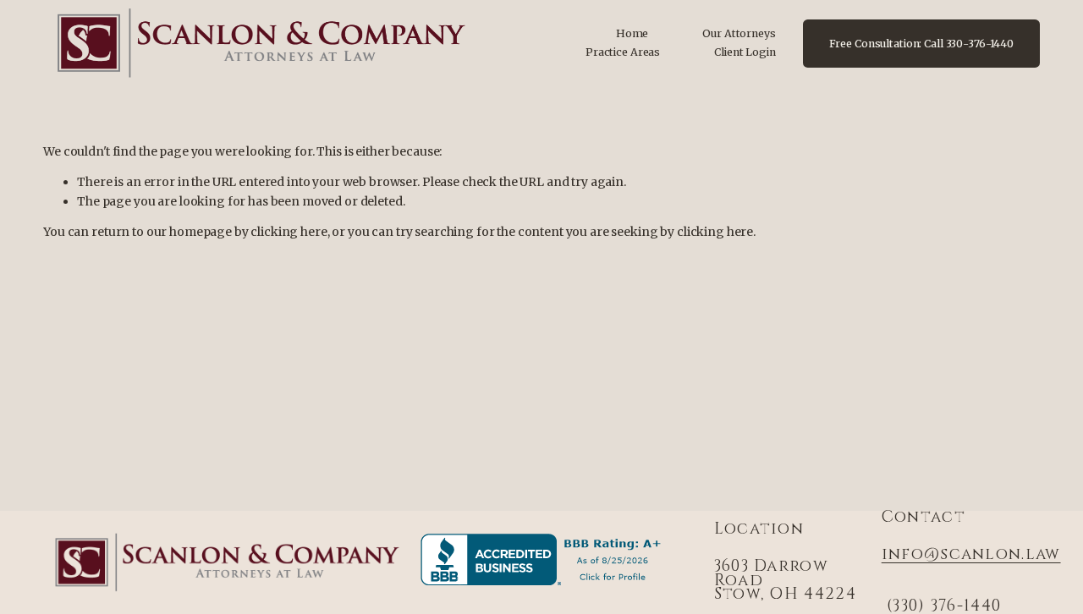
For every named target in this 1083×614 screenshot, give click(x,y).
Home (632, 33)
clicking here (288, 231)
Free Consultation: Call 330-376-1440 (921, 43)
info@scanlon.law (971, 555)
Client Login (745, 52)
